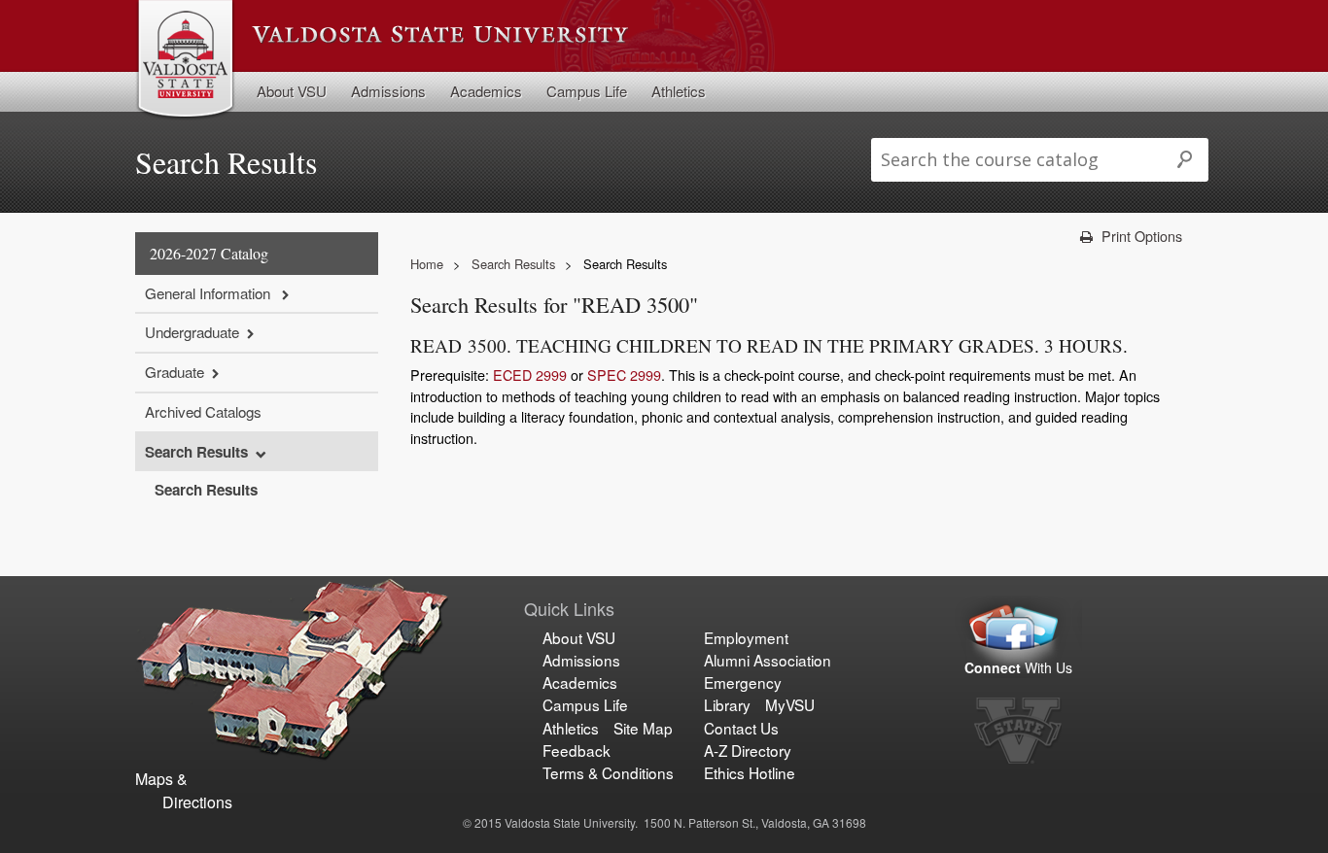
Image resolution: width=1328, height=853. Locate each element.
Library (727, 704)
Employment (746, 637)
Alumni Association (767, 659)
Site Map (643, 727)
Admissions (388, 91)
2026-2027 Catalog (209, 253)
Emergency (743, 682)
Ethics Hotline (749, 772)
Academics (486, 91)
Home (426, 264)
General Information (209, 293)
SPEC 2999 (624, 374)
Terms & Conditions (608, 772)
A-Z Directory (747, 750)
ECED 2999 (530, 374)
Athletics (678, 91)
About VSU (292, 91)
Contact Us (741, 727)
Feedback (576, 750)
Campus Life (586, 91)
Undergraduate (192, 332)
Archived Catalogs (203, 411)
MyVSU (790, 704)
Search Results (196, 451)
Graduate (174, 371)
